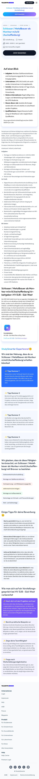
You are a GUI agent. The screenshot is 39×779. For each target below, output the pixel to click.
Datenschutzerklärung (27, 775)
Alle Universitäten (7, 748)
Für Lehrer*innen (6, 740)
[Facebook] (10, 767)
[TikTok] (19, 767)
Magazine (4, 715)
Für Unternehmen (7, 735)
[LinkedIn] (28, 767)
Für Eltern (4, 744)
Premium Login (6, 760)
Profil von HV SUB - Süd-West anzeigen (15, 338)
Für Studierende (6, 722)
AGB (2, 707)
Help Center (5, 755)
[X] (23, 767)
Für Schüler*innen (7, 727)
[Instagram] (15, 767)
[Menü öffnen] (36, 3)
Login (3, 694)
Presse (3, 711)
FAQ (2, 702)
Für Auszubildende (7, 731)
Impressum (5, 698)
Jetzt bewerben (19, 14)
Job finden (29, 2)
